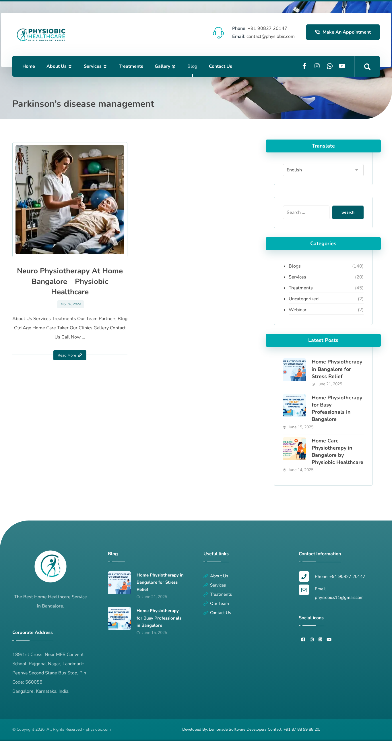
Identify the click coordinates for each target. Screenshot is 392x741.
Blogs (295, 266)
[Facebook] (304, 66)
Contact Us (220, 613)
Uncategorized (304, 299)
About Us (219, 576)
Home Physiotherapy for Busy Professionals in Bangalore (337, 408)
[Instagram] (317, 66)
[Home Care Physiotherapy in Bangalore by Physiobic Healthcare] (294, 448)
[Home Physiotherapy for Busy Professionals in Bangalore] (294, 405)
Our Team (219, 603)
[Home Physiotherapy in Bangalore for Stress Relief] (294, 369)
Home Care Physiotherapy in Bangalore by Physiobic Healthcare (337, 451)
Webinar (297, 310)
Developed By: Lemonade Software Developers (225, 729)
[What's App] (329, 66)
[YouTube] (342, 66)
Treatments (301, 288)
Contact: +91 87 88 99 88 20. (294, 729)
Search (347, 212)
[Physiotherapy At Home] (41, 35)
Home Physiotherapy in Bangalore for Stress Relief (337, 369)
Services (297, 277)
